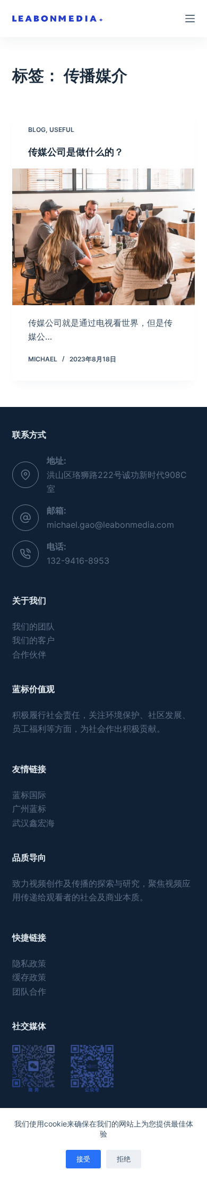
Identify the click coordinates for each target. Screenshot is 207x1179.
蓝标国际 (29, 795)
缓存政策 (29, 977)
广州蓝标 (29, 808)
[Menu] (190, 18)
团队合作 (29, 991)
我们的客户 (33, 640)
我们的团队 (33, 626)
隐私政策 (29, 963)
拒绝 (124, 1159)
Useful (61, 130)
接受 (83, 1159)
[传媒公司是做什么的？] (103, 237)
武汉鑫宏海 (33, 823)
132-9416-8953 (78, 560)
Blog (37, 130)
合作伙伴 (29, 654)
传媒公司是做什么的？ (76, 151)
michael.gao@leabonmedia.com (110, 524)
